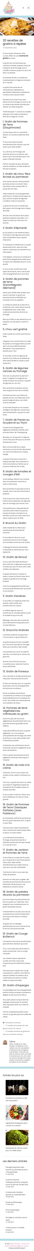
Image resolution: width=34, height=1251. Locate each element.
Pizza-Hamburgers (13, 1210)
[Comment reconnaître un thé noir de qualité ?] (17, 1094)
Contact (25, 1246)
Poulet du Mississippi (14, 1202)
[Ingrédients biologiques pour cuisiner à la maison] (17, 1119)
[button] (23, 8)
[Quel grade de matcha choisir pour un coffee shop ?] (17, 1144)
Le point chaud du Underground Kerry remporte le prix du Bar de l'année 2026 (17, 1182)
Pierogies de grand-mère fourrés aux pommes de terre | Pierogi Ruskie (17, 1169)
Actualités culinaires (13, 1022)
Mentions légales (16, 1246)
